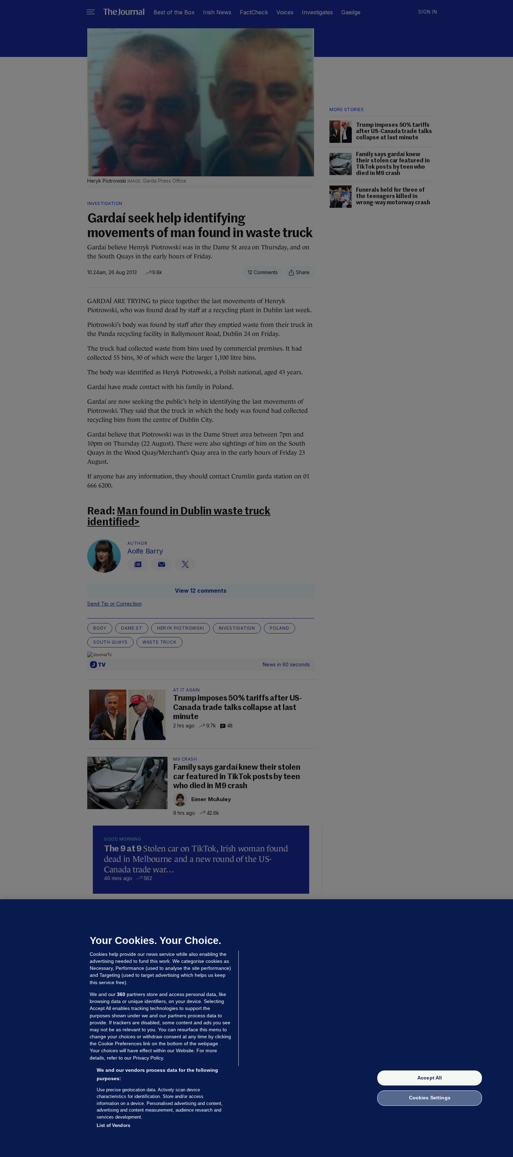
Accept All (429, 1078)
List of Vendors (113, 1125)
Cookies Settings (430, 1098)
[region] (256, 1028)
